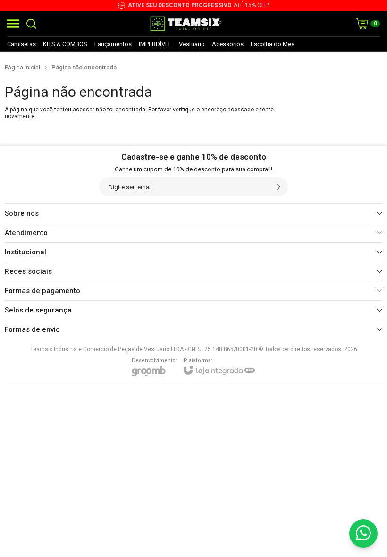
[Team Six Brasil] (185, 24)
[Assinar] (278, 186)
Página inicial (22, 67)
